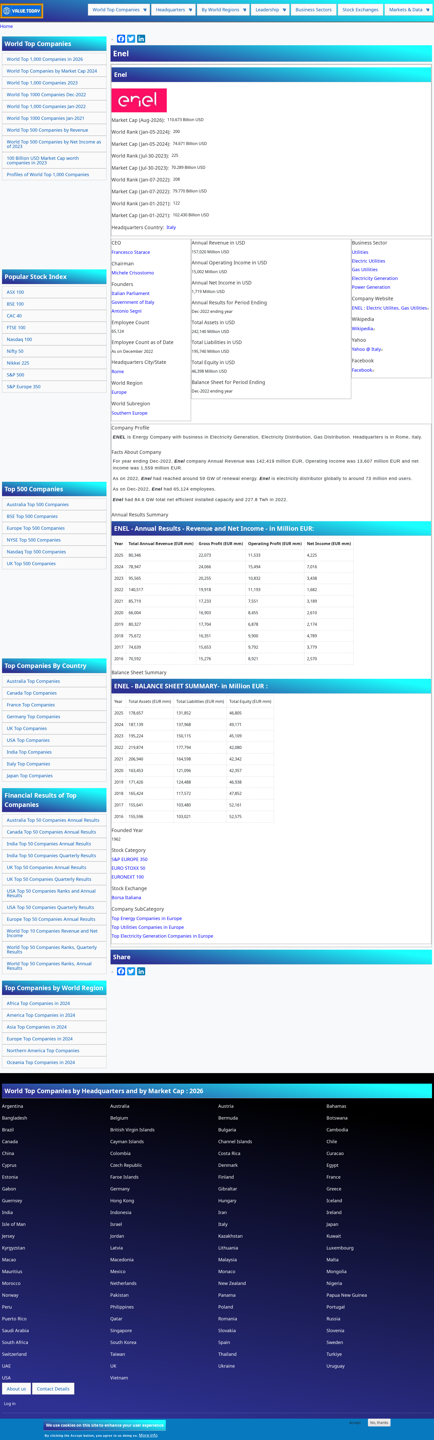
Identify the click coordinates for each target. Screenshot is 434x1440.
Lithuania (228, 1248)
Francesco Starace (131, 252)
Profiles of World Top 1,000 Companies (48, 174)
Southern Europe (129, 413)
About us (16, 1389)
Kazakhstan (230, 1236)
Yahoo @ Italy (366, 349)
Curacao (335, 1153)
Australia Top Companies (33, 681)
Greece (334, 1189)
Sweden (335, 1342)
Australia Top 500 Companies (38, 504)
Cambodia (337, 1130)
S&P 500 (15, 375)
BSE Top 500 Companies (32, 516)
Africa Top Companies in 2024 (38, 1003)
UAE (6, 1366)
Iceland (334, 1200)
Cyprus (9, 1165)
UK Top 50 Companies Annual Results (46, 867)
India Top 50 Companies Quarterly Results (51, 855)
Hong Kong (122, 1200)
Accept (355, 1422)
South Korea (123, 1342)
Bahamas (336, 1106)
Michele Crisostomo (133, 273)
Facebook (362, 370)
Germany (120, 1189)
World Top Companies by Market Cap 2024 (52, 71)
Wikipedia (362, 328)
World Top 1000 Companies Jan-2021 (45, 118)
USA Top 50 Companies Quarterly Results (50, 907)
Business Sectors (314, 10)
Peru (7, 1307)
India (7, 1212)
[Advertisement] (54, 219)
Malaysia (227, 1260)
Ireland (334, 1212)
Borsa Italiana (126, 897)
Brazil (8, 1130)
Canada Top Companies (32, 693)
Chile (332, 1141)
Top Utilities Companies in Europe (148, 927)
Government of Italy (133, 302)
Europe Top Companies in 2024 (40, 1039)
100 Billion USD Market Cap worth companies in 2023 (43, 160)
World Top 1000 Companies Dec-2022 (46, 94)
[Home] (23, 10)
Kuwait (334, 1236)
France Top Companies (31, 705)
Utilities (360, 252)
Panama (227, 1295)
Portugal (336, 1307)
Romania (227, 1319)
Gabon (9, 1189)
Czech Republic (126, 1165)
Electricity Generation (375, 278)
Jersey (8, 1236)
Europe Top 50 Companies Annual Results (51, 919)
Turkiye (334, 1354)
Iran (222, 1212)
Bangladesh (14, 1118)
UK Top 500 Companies (31, 563)
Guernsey (12, 1200)
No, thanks (379, 1422)
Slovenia (335, 1330)
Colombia (120, 1153)
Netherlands (123, 1283)
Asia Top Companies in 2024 (37, 1027)
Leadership (265, 11)
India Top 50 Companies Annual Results (49, 844)
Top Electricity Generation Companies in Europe (162, 936)
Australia (119, 1106)
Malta (333, 1260)
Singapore (121, 1330)
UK (113, 1366)
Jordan (117, 1236)
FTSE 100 (16, 327)
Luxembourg (340, 1248)
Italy (171, 227)
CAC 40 (14, 316)
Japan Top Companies (30, 776)
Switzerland (14, 1354)
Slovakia (227, 1330)
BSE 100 (15, 304)
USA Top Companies (28, 740)
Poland (225, 1307)
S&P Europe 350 (23, 386)
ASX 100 (15, 292)
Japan (332, 1224)
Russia (333, 1319)
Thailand (227, 1354)
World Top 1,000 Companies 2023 (42, 83)
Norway (10, 1295)
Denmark (228, 1165)
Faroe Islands (124, 1177)
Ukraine (226, 1366)
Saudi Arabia (15, 1330)
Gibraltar (227, 1189)
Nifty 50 (15, 351)
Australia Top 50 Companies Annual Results (53, 820)
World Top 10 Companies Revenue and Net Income (52, 933)
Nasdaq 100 (19, 339)
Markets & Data (403, 11)
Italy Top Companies (28, 764)
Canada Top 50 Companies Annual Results (51, 832)
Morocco (11, 1283)
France (334, 1177)
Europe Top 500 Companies (36, 528)
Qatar (116, 1319)
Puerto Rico (14, 1319)
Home (6, 26)
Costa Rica (229, 1153)
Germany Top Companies (33, 716)
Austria (226, 1106)
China (8, 1153)
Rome (118, 371)
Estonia (10, 1177)
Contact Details (53, 1389)
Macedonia (122, 1260)
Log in (10, 1403)
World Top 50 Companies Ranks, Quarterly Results (52, 949)
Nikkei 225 (18, 363)
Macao (9, 1260)
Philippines (122, 1307)
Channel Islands (235, 1141)
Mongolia (337, 1271)
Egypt (333, 1165)
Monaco (226, 1271)
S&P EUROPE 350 (129, 859)
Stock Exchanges (360, 10)
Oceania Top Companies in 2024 (41, 1062)
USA (6, 1378)
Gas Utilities (365, 269)
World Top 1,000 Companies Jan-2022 (46, 106)
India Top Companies (29, 752)
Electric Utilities (368, 261)
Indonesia (120, 1212)
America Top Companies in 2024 (41, 1015)
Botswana (337, 1118)
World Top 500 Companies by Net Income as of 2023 (54, 144)
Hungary (227, 1200)
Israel (116, 1224)
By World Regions (218, 11)
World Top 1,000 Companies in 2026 (45, 59)
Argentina (12, 1106)
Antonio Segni (127, 311)
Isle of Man (14, 1224)
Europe (119, 392)
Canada (10, 1141)
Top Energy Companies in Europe (147, 918)
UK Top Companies (27, 728)
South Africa (15, 1342)
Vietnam (119, 1378)
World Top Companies (114, 11)
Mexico (118, 1271)
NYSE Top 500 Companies (34, 540)
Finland (226, 1177)
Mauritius (12, 1271)
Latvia (116, 1248)
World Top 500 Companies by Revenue (47, 130)
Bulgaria (227, 1130)
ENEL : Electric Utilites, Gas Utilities (389, 308)
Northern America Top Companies (43, 1050)
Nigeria (334, 1283)
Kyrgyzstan (13, 1248)
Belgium (119, 1118)
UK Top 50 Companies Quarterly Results (49, 879)
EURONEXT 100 (128, 877)
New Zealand (232, 1283)
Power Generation (371, 287)
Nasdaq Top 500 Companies (36, 552)
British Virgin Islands (132, 1130)
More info (148, 1435)
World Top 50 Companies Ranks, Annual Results (49, 966)
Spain (224, 1342)
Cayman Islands (127, 1141)
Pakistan (119, 1295)
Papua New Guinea (347, 1295)
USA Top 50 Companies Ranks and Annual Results (51, 893)
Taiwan (117, 1354)
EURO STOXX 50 (128, 868)
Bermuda (228, 1118)
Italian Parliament (131, 293)
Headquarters (168, 11)
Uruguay (336, 1366)
